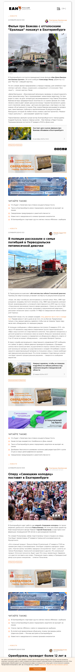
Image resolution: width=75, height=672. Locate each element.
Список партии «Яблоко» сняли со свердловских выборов (33, 628)
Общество (12, 144)
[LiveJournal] (66, 149)
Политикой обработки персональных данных (53, 664)
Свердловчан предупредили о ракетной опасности (30, 213)
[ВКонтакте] (55, 149)
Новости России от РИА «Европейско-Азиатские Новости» (15, 8)
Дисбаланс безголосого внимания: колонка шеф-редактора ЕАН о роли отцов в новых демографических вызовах (38, 451)
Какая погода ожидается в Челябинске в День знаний (31, 441)
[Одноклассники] (58, 149)
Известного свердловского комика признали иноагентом (33, 216)
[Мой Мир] (63, 149)
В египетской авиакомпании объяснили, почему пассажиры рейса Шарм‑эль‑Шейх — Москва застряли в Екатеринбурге (36, 632)
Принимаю (37, 669)
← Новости (12, 16)
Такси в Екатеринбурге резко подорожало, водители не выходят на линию (37, 209)
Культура (19, 144)
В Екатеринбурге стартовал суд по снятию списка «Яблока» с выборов (38, 219)
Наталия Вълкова (60, 650)
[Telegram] (60, 149)
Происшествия (13, 380)
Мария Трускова (60, 233)
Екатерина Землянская (58, 20)
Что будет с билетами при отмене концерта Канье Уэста (33, 205)
